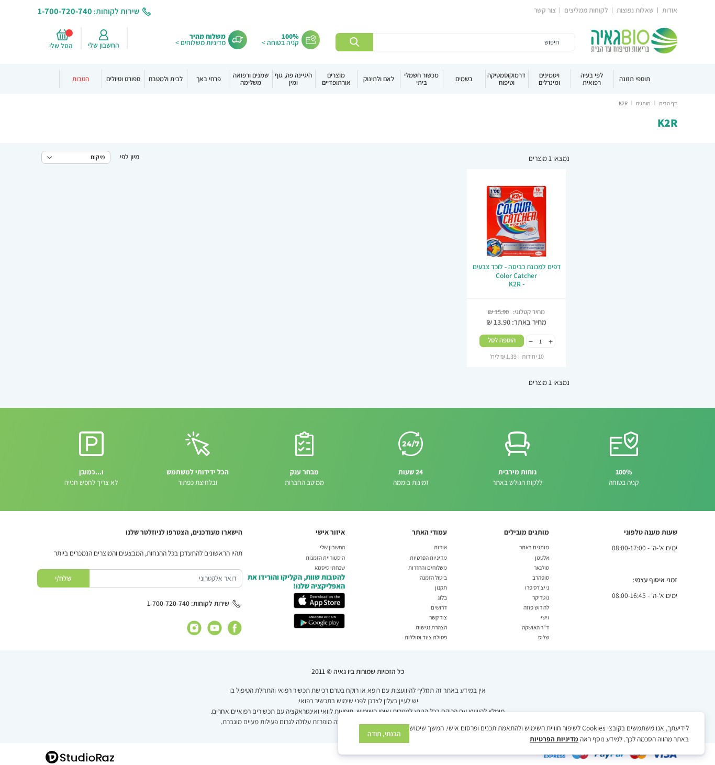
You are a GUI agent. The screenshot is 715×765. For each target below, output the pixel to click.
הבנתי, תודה (384, 733)
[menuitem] (634, 79)
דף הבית (667, 103)
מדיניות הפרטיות (428, 557)
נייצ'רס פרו (537, 587)
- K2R (517, 275)
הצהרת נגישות (431, 627)
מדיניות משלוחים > (200, 42)
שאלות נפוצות (635, 10)
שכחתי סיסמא (330, 567)
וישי (545, 617)
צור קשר (545, 10)
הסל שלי (62, 45)
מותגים (643, 103)
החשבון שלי (103, 45)
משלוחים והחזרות (427, 567)
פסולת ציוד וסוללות (426, 637)
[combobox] (455, 42)
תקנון (441, 587)
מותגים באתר (534, 547)
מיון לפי (129, 156)
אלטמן (542, 557)
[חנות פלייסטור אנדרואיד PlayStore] (319, 620)
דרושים (439, 607)
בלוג (442, 597)
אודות (669, 10)
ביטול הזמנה (433, 577)
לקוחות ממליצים (586, 10)
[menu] (357, 79)
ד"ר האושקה (535, 627)
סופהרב (540, 577)
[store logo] (634, 41)
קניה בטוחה (624, 477)
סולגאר (541, 567)
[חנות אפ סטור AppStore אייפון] (319, 599)
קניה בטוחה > (280, 42)
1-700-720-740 (65, 11)
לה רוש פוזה (536, 607)
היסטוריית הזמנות (325, 557)
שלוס (543, 637)
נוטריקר (540, 597)
